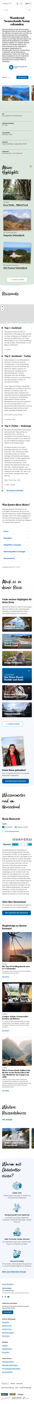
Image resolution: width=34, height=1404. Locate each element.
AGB (16, 1387)
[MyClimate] (20, 1394)
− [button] (2, 309)
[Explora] (4, 1394)
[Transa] (12, 1394)
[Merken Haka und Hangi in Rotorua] (28, 687)
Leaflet (8, 322)
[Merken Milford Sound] (28, 705)
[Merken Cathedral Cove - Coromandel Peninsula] (28, 619)
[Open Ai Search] (21, 3)
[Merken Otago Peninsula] (28, 653)
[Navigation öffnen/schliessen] (18, 3)
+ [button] (2, 307)
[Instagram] (5, 1297)
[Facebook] (2, 1297)
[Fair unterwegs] (5, 1398)
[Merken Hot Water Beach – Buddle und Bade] (28, 670)
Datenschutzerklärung (7, 1387)
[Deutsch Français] (5, 1383)
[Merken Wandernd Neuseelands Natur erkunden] (30, 77)
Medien (13, 1383)
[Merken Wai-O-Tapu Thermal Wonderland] (28, 636)
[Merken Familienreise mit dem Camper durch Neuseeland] (26, 1131)
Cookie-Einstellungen (25, 1387)
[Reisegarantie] (26, 1398)
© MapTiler (14, 322)
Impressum (19, 1383)
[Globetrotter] (17, 1398)
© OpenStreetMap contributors (25, 322)
